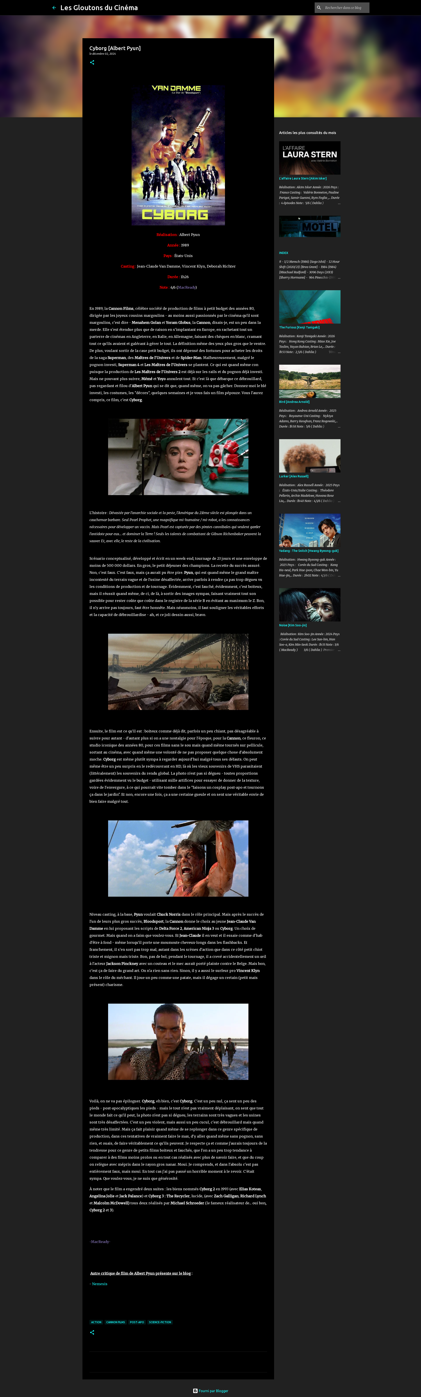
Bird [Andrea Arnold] (294, 402)
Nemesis (99, 1284)
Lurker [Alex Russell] (294, 476)
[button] (92, 63)
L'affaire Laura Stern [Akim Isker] (303, 178)
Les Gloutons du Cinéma (99, 7)
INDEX (283, 253)
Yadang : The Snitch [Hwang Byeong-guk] (309, 551)
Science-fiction (160, 1322)
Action (96, 1322)
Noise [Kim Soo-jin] (293, 625)
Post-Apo (137, 1322)
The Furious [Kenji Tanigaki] (299, 327)
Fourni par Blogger (213, 1391)
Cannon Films (115, 1322)
